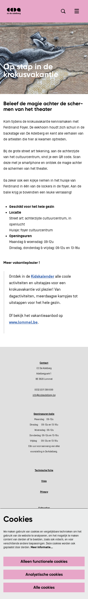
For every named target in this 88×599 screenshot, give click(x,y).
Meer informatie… (42, 547)
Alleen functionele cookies (44, 561)
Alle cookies (44, 587)
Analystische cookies (44, 574)
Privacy (44, 492)
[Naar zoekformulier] (63, 11)
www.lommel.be (23, 322)
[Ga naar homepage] (13, 11)
